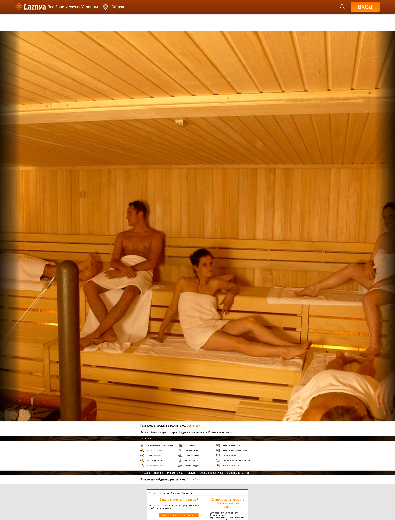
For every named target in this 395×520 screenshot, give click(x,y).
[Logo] (30, 7)
